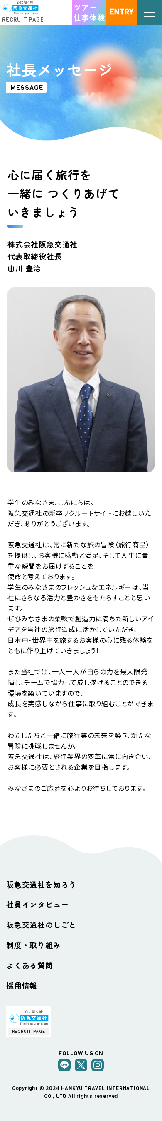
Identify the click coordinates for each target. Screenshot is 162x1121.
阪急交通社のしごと (41, 924)
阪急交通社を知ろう (41, 884)
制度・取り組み (33, 944)
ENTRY (122, 12)
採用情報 (21, 985)
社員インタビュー (37, 904)
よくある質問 (29, 965)
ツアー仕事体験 (89, 12)
